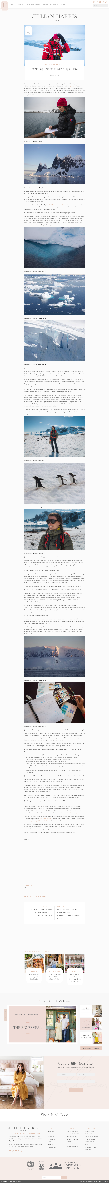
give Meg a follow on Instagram (41, 821)
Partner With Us (90, 1147)
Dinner (34, 971)
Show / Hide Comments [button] (39, 896)
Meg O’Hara (72, 86)
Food (49, 1142)
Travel (75, 971)
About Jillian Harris (91, 1136)
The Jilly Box (54, 971)
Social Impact (89, 1142)
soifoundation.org (71, 813)
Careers (88, 1149)
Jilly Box (31, 5)
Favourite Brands (72, 1146)
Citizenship (51, 1139)
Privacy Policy (83, 1181)
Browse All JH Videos (91, 1048)
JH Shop (21, 4)
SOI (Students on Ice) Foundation (59, 205)
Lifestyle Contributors (55, 65)
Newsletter (47, 4)
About (38, 4)
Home (49, 1134)
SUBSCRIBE (76, 1090)
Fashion (50, 1144)
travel (26, 887)
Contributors (52, 1147)
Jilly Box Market (72, 1144)
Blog (13, 4)
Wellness (51, 1136)
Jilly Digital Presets (73, 1134)
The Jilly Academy (90, 1139)
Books (55, 4)
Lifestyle (51, 1131)
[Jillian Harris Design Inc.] (54, 17)
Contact (88, 1144)
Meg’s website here (46, 818)
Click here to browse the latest (55, 1118)
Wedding (64, 4)
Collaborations (72, 1136)
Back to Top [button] (103, 1181)
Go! (65, 1177)
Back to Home (89, 1131)
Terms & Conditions (92, 1181)
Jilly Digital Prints (72, 1131)
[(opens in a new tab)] (42, 1024)
